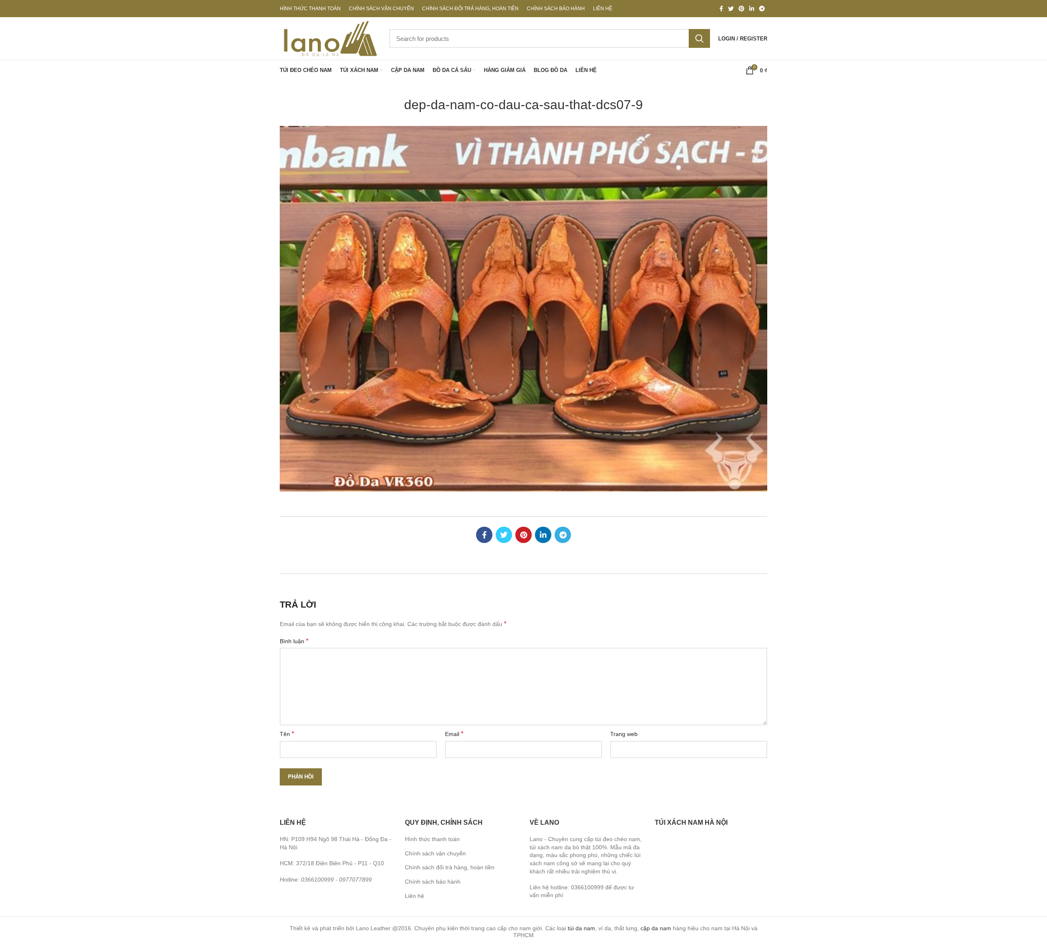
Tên (287, 733)
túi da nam (581, 928)
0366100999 (317, 879)
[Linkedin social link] (752, 8)
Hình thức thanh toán (432, 839)
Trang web (624, 734)
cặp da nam (655, 928)
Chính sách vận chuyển (435, 853)
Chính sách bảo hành (433, 881)
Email (454, 733)
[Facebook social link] (721, 8)
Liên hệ (414, 896)
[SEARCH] (699, 38)
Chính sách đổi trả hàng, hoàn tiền (449, 867)
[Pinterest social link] (741, 8)
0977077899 (355, 879)
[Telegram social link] (762, 8)
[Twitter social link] (731, 8)
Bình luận (294, 640)
